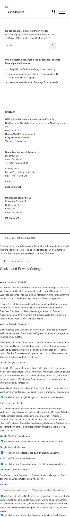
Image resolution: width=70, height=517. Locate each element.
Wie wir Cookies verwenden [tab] (13, 281)
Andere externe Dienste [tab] (11, 403)
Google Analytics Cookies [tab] (12, 362)
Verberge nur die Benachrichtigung (48, 489)
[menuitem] (52, 12)
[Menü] (60, 12)
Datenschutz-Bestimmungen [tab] (14, 469)
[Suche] (52, 12)
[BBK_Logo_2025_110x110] (29, 12)
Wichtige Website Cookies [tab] (13, 324)
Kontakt (4, 484)
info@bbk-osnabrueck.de (17, 137)
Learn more (16, 260)
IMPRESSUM (12, 217)
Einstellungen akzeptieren (15, 489)
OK (4, 260)
